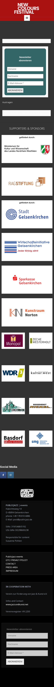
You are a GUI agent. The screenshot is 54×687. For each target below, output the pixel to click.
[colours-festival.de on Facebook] (3, 475)
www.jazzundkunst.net (17, 604)
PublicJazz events (14, 556)
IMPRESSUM (12, 570)
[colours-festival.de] (27, 8)
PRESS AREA (12, 567)
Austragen (7, 102)
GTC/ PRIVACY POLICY (17, 560)
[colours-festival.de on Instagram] (10, 475)
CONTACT (11, 563)
